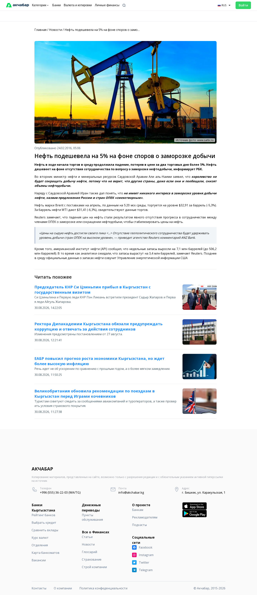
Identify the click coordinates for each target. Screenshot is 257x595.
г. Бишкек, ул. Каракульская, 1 (203, 492)
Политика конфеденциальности (103, 588)
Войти (243, 5)
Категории (39, 5)
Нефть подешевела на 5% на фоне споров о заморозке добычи (111, 30)
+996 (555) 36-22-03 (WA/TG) (60, 492)
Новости (55, 30)
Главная (40, 30)
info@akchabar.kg (131, 492)
